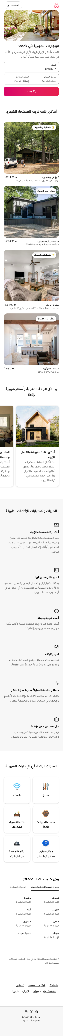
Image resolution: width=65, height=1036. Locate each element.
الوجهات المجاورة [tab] (18, 887)
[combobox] (31, 69)
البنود (25, 1020)
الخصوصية (35, 1020)
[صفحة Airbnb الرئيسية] (56, 5)
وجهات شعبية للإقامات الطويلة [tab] (45, 887)
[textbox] (45, 81)
